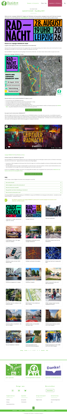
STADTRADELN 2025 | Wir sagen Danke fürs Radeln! (13, 241)
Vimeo (23, 154)
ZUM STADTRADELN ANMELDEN (34, 109)
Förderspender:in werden (33, 377)
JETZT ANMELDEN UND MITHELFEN (34, 173)
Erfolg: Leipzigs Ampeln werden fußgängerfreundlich (52, 303)
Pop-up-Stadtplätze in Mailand (12, 344)
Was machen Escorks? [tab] (10, 182)
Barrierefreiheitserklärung (38, 410)
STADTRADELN (24, 18)
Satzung (7, 401)
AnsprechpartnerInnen (10, 404)
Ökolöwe (19, 154)
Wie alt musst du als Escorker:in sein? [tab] (13, 192)
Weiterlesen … (15, 235)
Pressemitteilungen (50, 410)
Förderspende (23, 401)
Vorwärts (43, 350)
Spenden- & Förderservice (53, 377)
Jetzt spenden (10, 377)
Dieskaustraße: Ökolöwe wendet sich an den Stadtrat (53, 324)
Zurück (25, 350)
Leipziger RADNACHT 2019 (10, 154)
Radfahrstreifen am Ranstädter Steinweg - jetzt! (32, 324)
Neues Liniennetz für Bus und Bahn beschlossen (52, 283)
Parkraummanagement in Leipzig (13, 282)
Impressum (14, 410)
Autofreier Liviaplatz (30, 282)
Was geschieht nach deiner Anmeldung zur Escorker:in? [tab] (17, 189)
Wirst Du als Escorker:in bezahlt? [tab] (12, 187)
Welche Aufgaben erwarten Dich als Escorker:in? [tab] (15, 185)
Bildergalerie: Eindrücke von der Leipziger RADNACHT (33, 241)
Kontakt (20, 410)
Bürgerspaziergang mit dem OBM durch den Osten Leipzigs (53, 345)
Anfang (21, 350)
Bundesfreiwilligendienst (55, 399)
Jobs (52, 401)
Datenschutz (27, 410)
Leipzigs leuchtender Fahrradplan (33, 261)
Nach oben (33, 408)
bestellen (50, 390)
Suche (65, 2)
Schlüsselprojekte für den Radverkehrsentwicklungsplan (32, 345)
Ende (47, 350)
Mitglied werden (39, 399)
